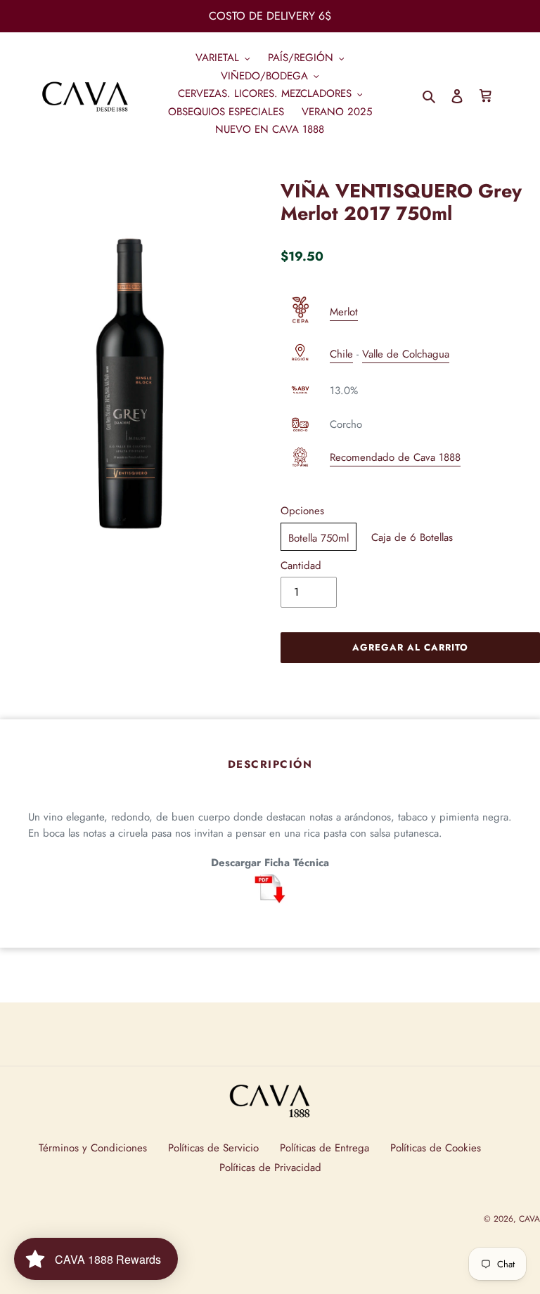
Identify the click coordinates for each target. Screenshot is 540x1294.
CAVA (529, 1219)
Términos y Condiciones (93, 1148)
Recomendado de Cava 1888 (395, 457)
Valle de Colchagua (405, 354)
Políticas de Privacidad (270, 1167)
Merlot (344, 312)
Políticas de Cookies (435, 1148)
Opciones (302, 510)
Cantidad (301, 565)
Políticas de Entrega (324, 1148)
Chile (341, 354)
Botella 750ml (318, 538)
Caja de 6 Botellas (412, 537)
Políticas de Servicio (213, 1148)
